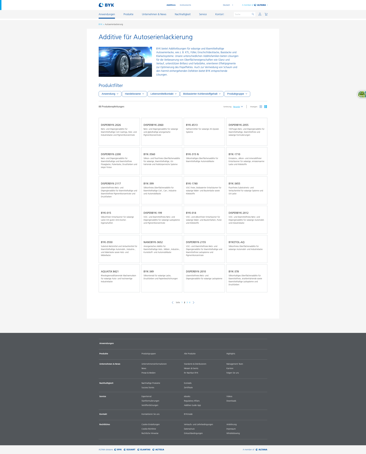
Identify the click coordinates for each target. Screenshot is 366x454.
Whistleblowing (233, 433)
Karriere (229, 368)
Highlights (230, 353)
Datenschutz (189, 429)
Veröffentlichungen (150, 405)
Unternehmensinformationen (154, 364)
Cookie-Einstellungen (151, 424)
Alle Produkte (190, 353)
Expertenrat (147, 396)
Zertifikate (188, 387)
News (144, 368)
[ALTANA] (261, 450)
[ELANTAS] (144, 450)
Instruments (185, 5)
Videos (229, 396)
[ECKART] (129, 450)
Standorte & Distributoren (195, 364)
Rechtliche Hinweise (150, 433)
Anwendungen (106, 343)
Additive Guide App (192, 405)
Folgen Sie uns (232, 372)
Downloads (231, 401)
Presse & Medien (149, 372)
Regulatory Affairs (191, 401)
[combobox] (135, 141)
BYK (100, 24)
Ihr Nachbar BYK (191, 372)
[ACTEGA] (158, 450)
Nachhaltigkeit (106, 383)
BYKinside (188, 414)
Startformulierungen (150, 401)
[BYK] (118, 450)
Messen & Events (191, 368)
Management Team (234, 364)
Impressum (231, 429)
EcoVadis (187, 383)
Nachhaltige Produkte (151, 383)
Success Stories (148, 387)
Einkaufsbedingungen (193, 433)
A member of (248, 5)
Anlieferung (231, 424)
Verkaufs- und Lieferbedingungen (198, 424)
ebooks (187, 396)
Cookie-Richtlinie (149, 429)
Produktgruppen (149, 353)
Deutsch (226, 5)
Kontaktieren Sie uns (150, 414)
